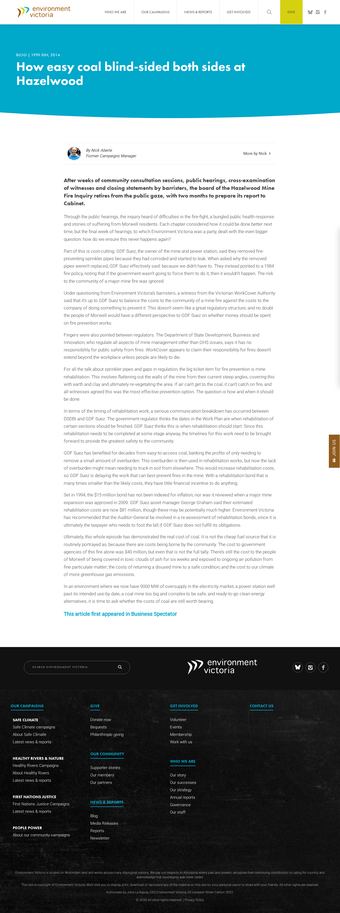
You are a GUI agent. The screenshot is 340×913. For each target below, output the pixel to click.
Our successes (183, 782)
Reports (97, 830)
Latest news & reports (32, 742)
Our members (102, 775)
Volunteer (178, 719)
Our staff (177, 812)
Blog (22, 55)
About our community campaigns (41, 835)
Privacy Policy (194, 900)
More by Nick (255, 153)
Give (291, 12)
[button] (334, 451)
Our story (178, 775)
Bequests (98, 727)
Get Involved (238, 12)
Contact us (261, 705)
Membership (181, 734)
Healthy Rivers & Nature (38, 758)
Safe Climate (25, 719)
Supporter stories (105, 767)
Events (176, 727)
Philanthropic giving (107, 734)
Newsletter (99, 838)
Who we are (115, 12)
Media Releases (104, 823)
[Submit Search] (120, 667)
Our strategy (181, 790)
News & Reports (198, 12)
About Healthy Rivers (31, 773)
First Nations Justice (34, 796)
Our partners (101, 782)
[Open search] (269, 12)
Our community (107, 753)
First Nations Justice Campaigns (41, 804)
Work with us (181, 742)
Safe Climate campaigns (34, 727)
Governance (180, 804)
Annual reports (182, 797)
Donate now (100, 719)
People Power (27, 827)
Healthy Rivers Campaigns (36, 765)
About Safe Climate (29, 734)
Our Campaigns (155, 12)
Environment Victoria (44, 12)
